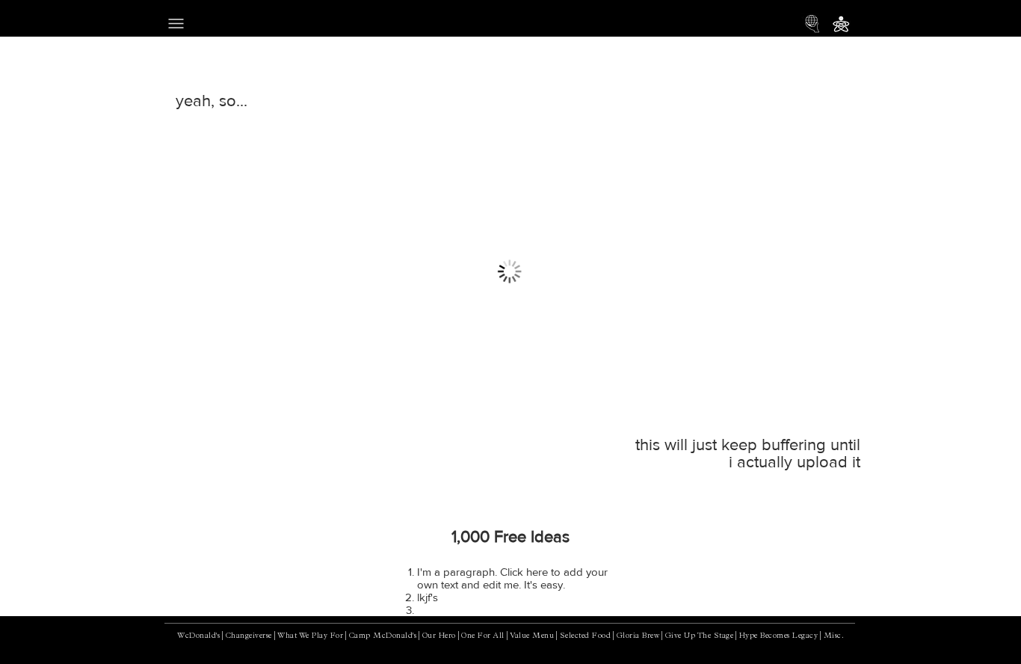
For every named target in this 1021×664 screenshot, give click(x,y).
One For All (483, 636)
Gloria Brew (638, 636)
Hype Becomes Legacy (778, 636)
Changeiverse (249, 636)
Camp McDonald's (383, 636)
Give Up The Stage (699, 636)
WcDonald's (198, 636)
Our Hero (439, 636)
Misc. (834, 636)
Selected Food (585, 636)
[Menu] (176, 23)
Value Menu (532, 636)
